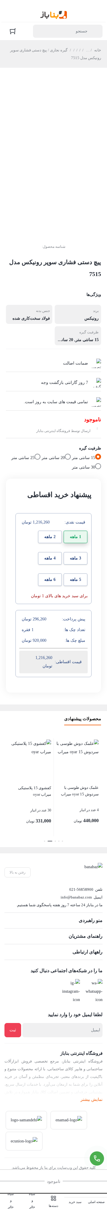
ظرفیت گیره (90, 448)
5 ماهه (75, 579)
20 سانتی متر (53, 457)
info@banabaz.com (76, 897)
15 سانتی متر (83, 457)
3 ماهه (75, 558)
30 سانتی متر (83, 467)
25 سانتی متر (22, 457)
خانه (97, 50)
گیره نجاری (58, 50)
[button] (62, 841)
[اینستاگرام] (70, 991)
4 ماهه (50, 558)
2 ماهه (50, 537)
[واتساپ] (93, 991)
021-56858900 (81, 889)
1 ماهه (75, 537)
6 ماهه (50, 579)
